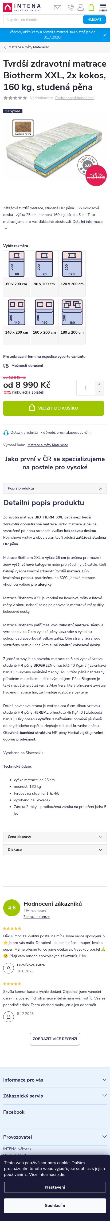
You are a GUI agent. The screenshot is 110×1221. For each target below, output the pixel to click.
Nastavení (55, 1187)
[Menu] (103, 7)
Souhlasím (55, 1206)
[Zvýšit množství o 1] (99, 384)
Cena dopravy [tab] (19, 836)
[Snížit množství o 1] (99, 391)
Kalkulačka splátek (28, 392)
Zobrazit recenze (36, 916)
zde (60, 1174)
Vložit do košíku (58, 408)
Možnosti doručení (27, 365)
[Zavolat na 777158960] (71, 7)
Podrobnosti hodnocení (74, 98)
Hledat (94, 19)
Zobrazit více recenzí (55, 1038)
